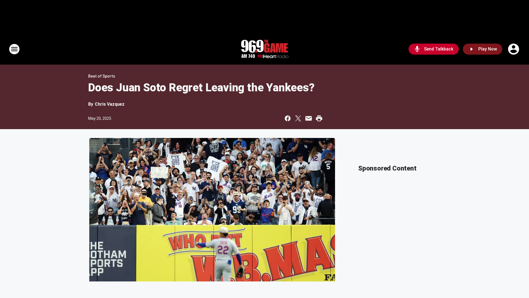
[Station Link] (264, 49)
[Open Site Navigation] (14, 49)
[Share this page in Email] (308, 118)
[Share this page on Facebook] (288, 118)
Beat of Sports (101, 76)
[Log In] (514, 49)
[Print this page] (319, 118)
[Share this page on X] (298, 118)
